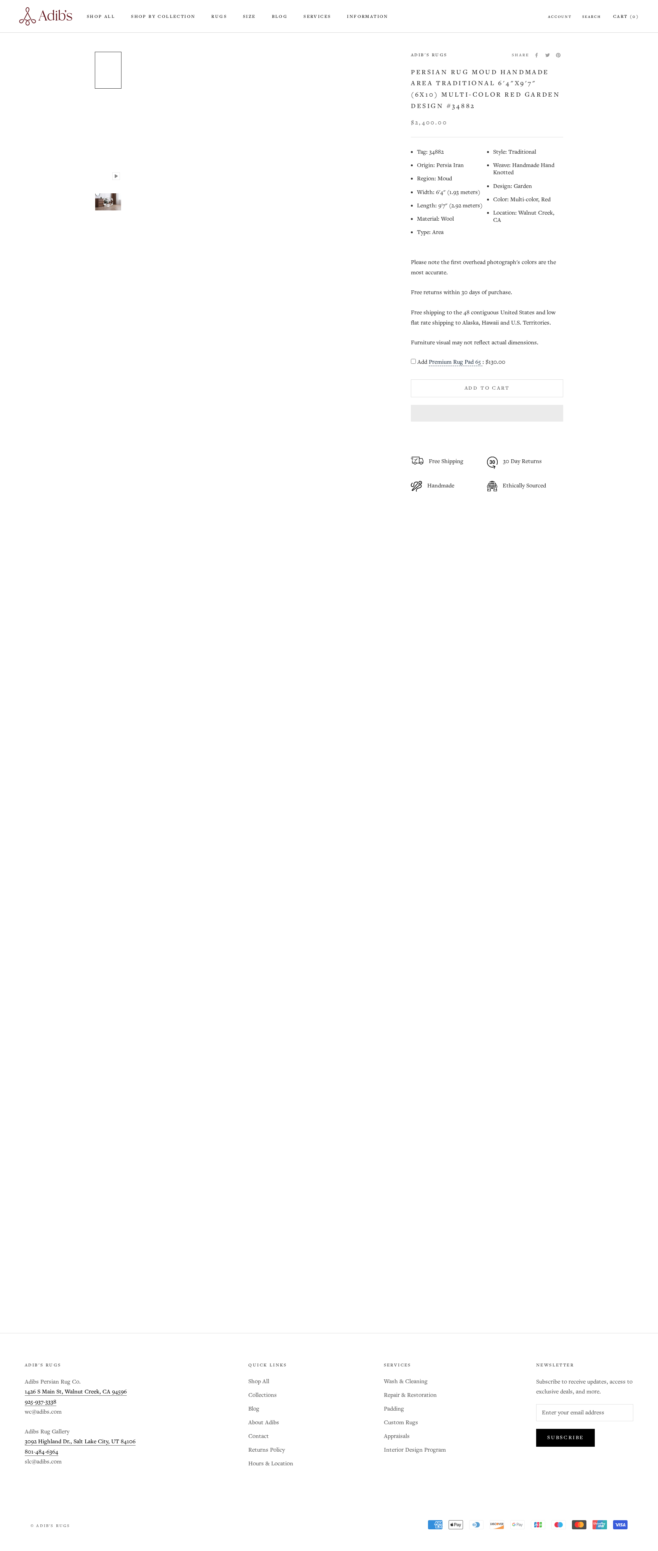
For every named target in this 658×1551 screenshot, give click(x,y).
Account (560, 16)
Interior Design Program (415, 1450)
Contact (258, 1436)
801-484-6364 (41, 1451)
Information (367, 16)
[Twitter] (547, 55)
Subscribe (565, 1438)
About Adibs (263, 1422)
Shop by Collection (163, 16)
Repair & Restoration (410, 1395)
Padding (394, 1408)
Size (249, 16)
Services (317, 16)
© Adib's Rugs (50, 1526)
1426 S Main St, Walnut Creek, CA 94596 (76, 1391)
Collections (262, 1395)
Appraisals (397, 1436)
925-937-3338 (40, 1402)
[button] (487, 413)
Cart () (626, 16)
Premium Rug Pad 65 (455, 362)
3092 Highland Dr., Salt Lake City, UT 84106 (80, 1441)
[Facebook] (536, 55)
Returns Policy (266, 1450)
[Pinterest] (558, 55)
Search (591, 16)
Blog (280, 16)
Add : (461, 362)
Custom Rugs (401, 1422)
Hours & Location (270, 1463)
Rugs (219, 16)
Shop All (101, 16)
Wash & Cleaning (406, 1381)
